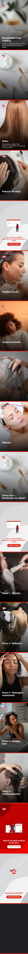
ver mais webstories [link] (14, 897)
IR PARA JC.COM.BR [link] (14, 244)
